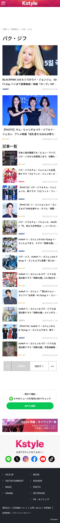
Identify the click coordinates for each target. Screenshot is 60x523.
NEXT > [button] (39, 366)
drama (9, 493)
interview (39, 493)
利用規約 (47, 508)
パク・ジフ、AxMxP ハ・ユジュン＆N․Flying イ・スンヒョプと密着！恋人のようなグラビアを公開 (37, 259)
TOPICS (14, 29)
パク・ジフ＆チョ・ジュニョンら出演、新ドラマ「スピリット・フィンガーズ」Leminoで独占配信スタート (37, 172)
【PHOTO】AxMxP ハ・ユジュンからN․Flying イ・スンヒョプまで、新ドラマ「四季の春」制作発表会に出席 (37, 328)
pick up (9, 474)
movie (36, 474)
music (8, 486)
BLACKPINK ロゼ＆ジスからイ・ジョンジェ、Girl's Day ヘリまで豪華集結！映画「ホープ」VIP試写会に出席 (29, 82)
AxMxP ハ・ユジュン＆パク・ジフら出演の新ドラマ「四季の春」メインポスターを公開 (37, 311)
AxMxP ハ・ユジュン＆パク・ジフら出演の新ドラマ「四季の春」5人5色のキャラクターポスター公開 (38, 276)
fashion (37, 480)
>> (52, 366)
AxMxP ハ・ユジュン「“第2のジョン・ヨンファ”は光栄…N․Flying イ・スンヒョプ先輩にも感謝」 (37, 293)
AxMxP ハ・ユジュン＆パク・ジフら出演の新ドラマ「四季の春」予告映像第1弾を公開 (37, 345)
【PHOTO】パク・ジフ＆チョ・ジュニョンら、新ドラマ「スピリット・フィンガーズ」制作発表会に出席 (37, 189)
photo (37, 486)
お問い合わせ (35, 508)
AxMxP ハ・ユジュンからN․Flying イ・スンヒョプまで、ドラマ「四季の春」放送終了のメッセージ (37, 241)
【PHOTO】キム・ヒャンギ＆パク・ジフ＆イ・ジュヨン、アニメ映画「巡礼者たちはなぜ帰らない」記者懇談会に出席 (29, 132)
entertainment (14, 480)
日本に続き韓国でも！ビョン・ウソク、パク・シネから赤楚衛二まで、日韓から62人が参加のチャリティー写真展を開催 (37, 154)
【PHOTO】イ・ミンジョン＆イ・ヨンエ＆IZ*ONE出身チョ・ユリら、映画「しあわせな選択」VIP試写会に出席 (37, 206)
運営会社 (6, 508)
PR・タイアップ (41, 499)
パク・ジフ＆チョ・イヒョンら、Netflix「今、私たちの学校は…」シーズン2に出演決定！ (37, 224)
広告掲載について (19, 508)
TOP (4, 29)
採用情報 (6, 513)
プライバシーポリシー (21, 513)
